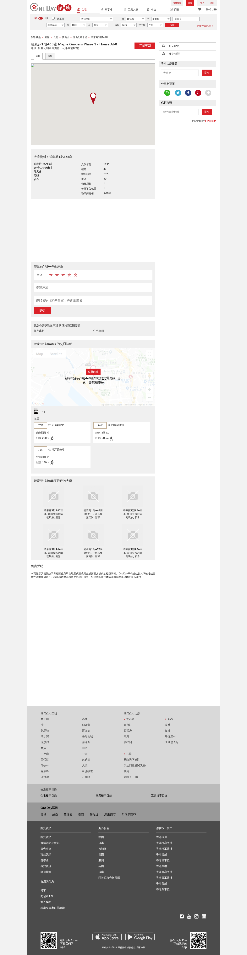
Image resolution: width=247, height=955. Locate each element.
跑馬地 (45, 731)
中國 (101, 837)
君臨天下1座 (131, 777)
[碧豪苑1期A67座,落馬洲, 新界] (54, 496)
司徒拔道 (87, 771)
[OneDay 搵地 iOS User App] (107, 937)
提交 (42, 310)
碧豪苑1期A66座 (132, 510)
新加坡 (94, 815)
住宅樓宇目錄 (49, 795)
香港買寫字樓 (164, 872)
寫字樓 (108, 9)
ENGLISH (211, 9)
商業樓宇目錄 (104, 795)
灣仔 (43, 725)
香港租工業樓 (164, 849)
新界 (169, 719)
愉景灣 (45, 742)
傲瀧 (167, 731)
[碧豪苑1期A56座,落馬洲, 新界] (133, 535)
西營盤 (45, 760)
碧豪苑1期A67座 (53, 510)
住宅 (84, 9)
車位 (153, 9)
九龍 (128, 754)
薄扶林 (45, 765)
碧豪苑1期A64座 (53, 549)
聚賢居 (128, 731)
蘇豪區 (45, 771)
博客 (43, 890)
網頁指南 (46, 872)
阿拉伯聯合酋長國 (109, 878)
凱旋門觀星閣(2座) (135, 765)
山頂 (84, 748)
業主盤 (60, 18)
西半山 (45, 719)
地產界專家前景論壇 (53, 908)
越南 (55, 815)
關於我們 (46, 837)
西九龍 (86, 731)
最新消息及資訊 (50, 843)
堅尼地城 (87, 736)
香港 (43, 815)
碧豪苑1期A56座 (132, 549)
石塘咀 (86, 777)
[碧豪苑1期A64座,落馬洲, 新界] (54, 535)
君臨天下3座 (131, 760)
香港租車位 (163, 860)
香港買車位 (163, 889)
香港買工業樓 (164, 878)
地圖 (38, 56)
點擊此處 (93, 372)
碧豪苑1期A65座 (93, 510)
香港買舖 (161, 883)
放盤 (190, 2)
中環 (84, 754)
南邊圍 (86, 742)
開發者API (47, 896)
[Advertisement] (93, 230)
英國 (101, 866)
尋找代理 (46, 866)
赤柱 (84, 719)
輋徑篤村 (170, 736)
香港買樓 (161, 866)
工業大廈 (133, 9)
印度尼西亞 (129, 815)
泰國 (81, 815)
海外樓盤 (177, 2)
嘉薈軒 (128, 725)
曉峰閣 (128, 742)
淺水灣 (45, 777)
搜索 (172, 25)
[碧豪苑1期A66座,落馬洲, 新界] (133, 496)
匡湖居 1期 (171, 742)
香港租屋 (161, 837)
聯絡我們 (46, 854)
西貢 (43, 748)
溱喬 (167, 725)
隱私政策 (141, 947)
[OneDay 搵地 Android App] (140, 937)
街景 (50, 56)
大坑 (84, 765)
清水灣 (45, 736)
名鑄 (126, 771)
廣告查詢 (46, 849)
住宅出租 (98, 331)
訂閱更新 (145, 46)
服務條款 (131, 947)
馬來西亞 (110, 815)
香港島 (129, 719)
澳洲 (101, 860)
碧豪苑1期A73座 (93, 549)
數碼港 (86, 760)
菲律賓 (68, 815)
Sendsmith (210, 120)
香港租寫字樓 (164, 843)
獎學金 (45, 860)
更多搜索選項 (204, 25)
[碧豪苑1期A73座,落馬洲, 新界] (93, 535)
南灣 (126, 736)
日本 (101, 843)
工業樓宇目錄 (159, 795)
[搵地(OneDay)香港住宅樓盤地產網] (51, 7)
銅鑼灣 (86, 725)
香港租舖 (161, 854)
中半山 (45, 754)
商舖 (176, 9)
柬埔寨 (102, 849)
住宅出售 (39, 331)
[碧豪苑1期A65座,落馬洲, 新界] (93, 496)
